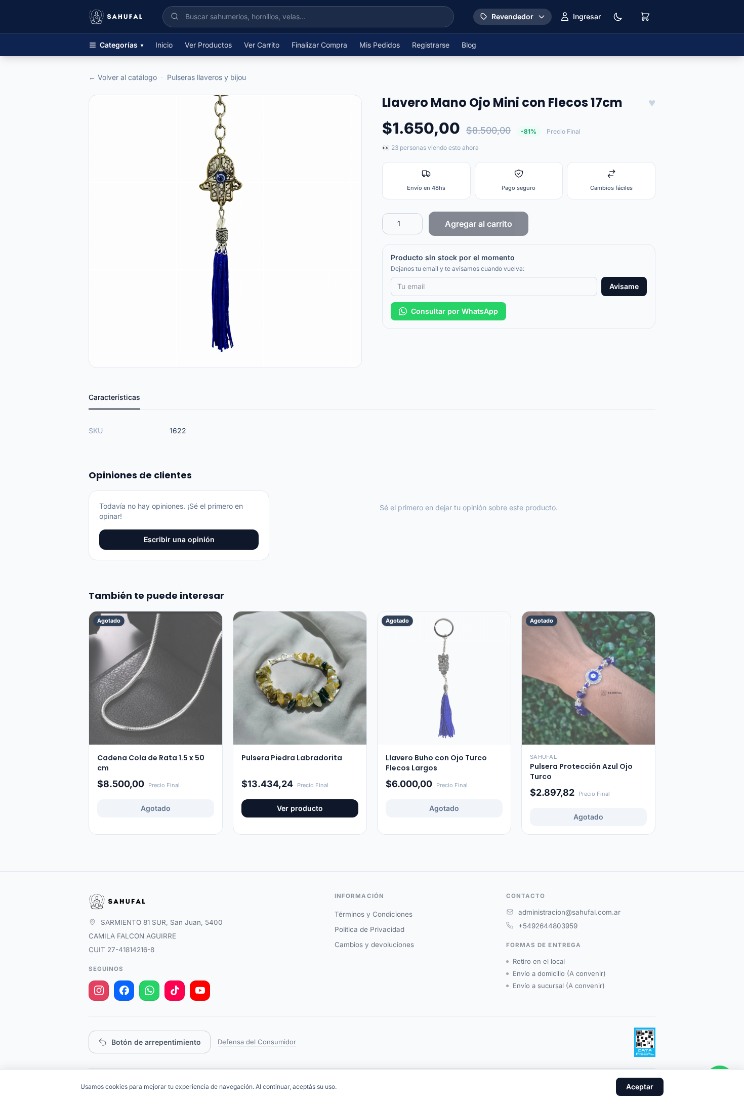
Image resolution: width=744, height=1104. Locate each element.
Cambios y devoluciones (374, 945)
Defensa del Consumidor (257, 1042)
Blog (469, 44)
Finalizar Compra (319, 44)
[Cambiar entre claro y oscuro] (618, 17)
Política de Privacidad (369, 929)
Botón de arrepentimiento (156, 1042)
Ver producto (300, 808)
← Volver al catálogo (123, 77)
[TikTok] (174, 990)
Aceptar (639, 1086)
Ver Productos (208, 44)
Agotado (156, 808)
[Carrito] (645, 17)
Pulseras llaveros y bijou (206, 77)
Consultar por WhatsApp (454, 311)
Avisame (624, 286)
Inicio (164, 44)
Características (114, 397)
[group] (225, 231)
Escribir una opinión (179, 539)
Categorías (121, 44)
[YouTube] (200, 990)
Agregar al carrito (478, 224)
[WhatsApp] (149, 990)
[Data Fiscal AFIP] (644, 1042)
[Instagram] (99, 990)
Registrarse (430, 44)
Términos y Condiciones (373, 914)
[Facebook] (124, 990)
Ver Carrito (261, 44)
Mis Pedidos (379, 44)
